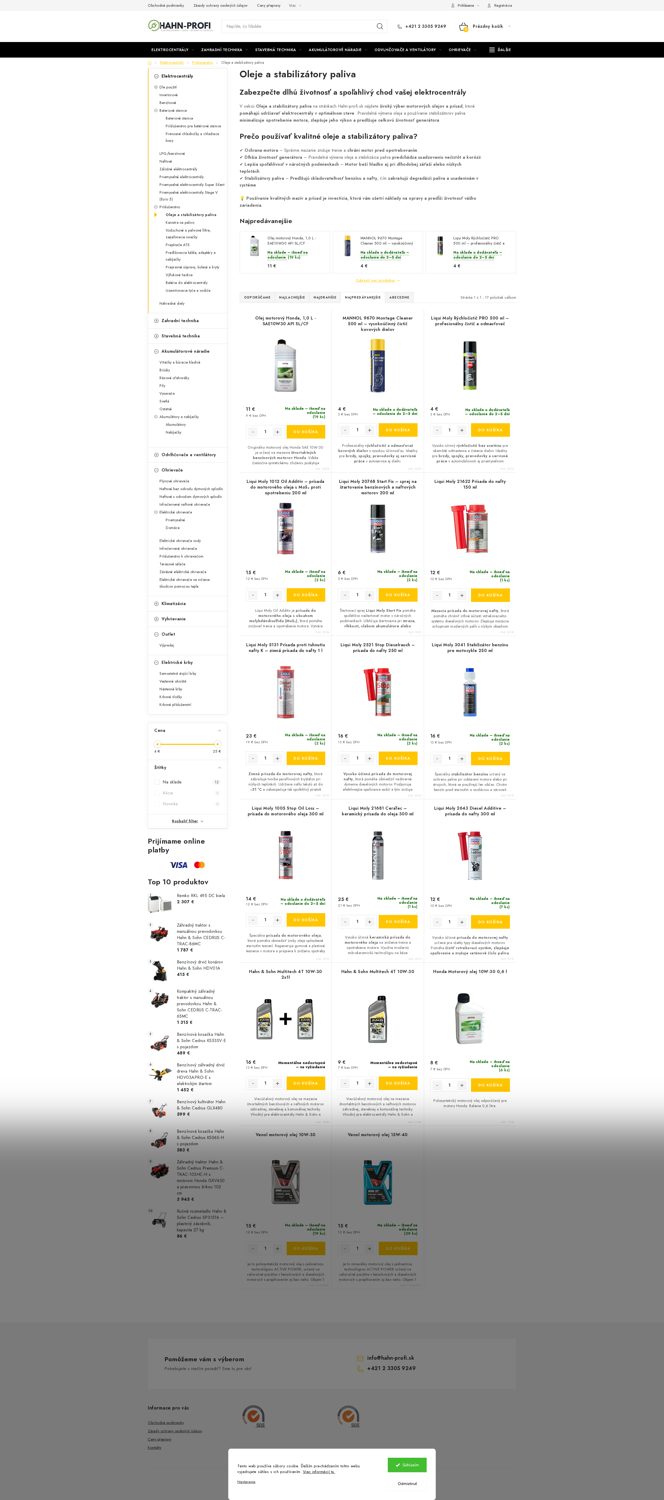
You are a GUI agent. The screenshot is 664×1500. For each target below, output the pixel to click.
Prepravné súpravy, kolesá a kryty (192, 267)
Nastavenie (246, 1482)
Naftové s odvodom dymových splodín (191, 496)
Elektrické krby (177, 662)
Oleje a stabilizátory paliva (191, 214)
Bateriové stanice (173, 110)
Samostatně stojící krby (178, 673)
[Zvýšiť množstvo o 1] (277, 432)
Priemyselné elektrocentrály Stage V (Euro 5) (189, 196)
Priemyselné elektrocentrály (182, 176)
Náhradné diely (172, 303)
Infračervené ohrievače (178, 548)
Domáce (172, 527)
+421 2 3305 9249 (425, 26)
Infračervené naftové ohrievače (185, 504)
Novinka (191, 804)
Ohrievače (172, 470)
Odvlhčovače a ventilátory (189, 455)
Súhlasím (411, 1465)
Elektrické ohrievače (176, 512)
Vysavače (167, 393)
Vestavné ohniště (173, 681)
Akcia (191, 793)
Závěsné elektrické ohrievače (183, 571)
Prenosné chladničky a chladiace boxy (192, 137)
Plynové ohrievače (174, 481)
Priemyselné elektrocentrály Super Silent (192, 184)
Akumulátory (176, 424)
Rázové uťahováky (174, 377)
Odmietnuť (407, 1483)
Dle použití (168, 87)
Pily (162, 385)
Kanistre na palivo (180, 222)
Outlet (168, 634)
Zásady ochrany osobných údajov (220, 5)
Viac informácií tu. (319, 1472)
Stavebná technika (181, 336)
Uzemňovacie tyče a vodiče (188, 290)
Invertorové (169, 95)
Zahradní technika (180, 321)
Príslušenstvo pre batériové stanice (193, 126)
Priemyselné (175, 520)
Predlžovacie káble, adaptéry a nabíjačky (191, 256)
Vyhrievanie (174, 619)
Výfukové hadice (179, 274)
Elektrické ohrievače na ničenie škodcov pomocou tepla (185, 583)
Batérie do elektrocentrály (187, 282)
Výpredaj (167, 645)
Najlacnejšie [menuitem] (292, 297)
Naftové (166, 161)
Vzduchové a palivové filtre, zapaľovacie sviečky (188, 234)
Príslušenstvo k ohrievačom (181, 556)
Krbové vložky (171, 696)
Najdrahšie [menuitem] (325, 297)
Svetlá (164, 401)
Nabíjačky (174, 432)
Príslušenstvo (170, 207)
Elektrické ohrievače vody (180, 540)
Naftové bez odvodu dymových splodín (191, 488)
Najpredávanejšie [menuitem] (363, 297)
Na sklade (191, 782)
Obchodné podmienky (166, 5)
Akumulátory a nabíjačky (179, 416)
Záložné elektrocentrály (178, 169)
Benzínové (168, 102)
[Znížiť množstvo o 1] (253, 432)
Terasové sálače (172, 564)
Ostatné (166, 409)
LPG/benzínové (172, 153)
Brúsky (165, 370)
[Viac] (500, 50)
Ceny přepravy (269, 5)
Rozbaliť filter (185, 821)
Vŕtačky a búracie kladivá (180, 362)
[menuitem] (172, 50)
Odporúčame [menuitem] (257, 297)
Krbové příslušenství (175, 704)
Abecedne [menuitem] (399, 297)
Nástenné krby (171, 689)
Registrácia (503, 5)
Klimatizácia (174, 604)
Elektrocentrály (177, 76)
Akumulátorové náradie (186, 351)
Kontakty (154, 1447)
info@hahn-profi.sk (390, 1358)
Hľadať (380, 26)
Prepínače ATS (178, 244)
